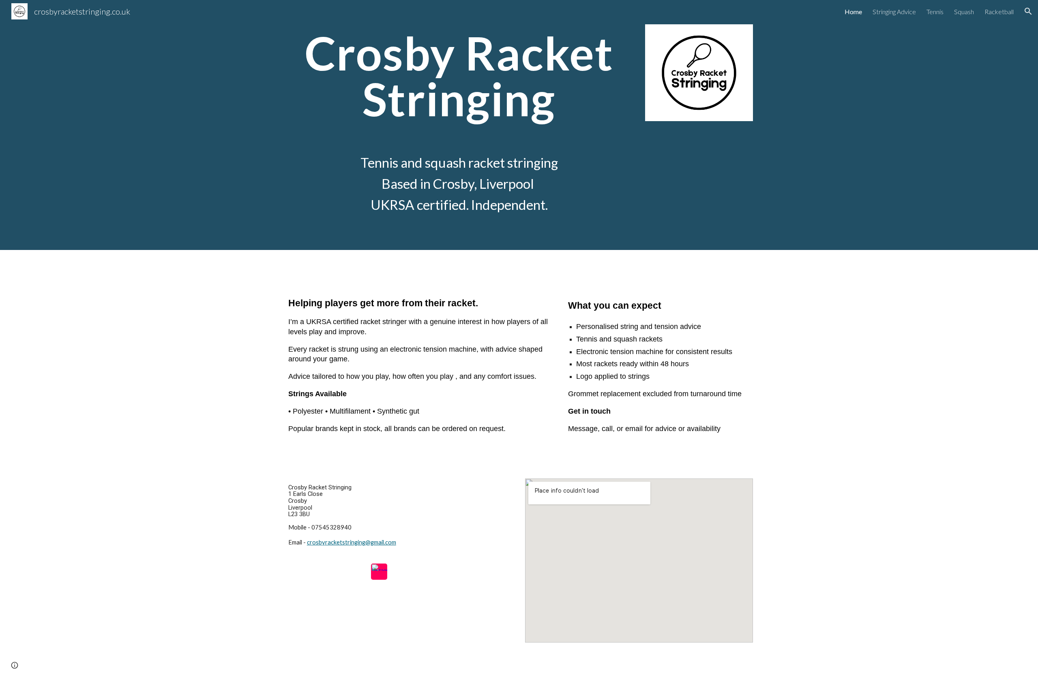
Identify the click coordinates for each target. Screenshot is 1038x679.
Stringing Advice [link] (894, 11)
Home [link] (853, 11)
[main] (459, 76)
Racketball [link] (999, 11)
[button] (1028, 11)
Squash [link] (964, 11)
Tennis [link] (935, 11)
